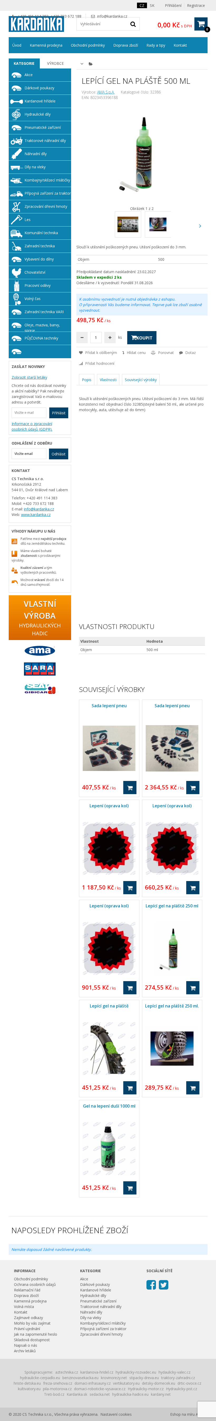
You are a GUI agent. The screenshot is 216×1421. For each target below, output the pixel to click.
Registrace (196, 5)
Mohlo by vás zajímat (32, 1323)
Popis (86, 379)
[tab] (24, 63)
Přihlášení (173, 5)
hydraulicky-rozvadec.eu (136, 1372)
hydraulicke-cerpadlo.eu (40, 1377)
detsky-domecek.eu (158, 1383)
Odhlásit (59, 453)
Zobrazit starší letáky (29, 377)
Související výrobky (141, 379)
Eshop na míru (182, 1414)
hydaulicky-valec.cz (174, 1372)
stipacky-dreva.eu (144, 1377)
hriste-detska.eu (27, 1383)
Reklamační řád (27, 1289)
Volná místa (24, 1306)
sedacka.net (100, 1394)
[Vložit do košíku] (129, 787)
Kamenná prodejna (46, 45)
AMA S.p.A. (106, 92)
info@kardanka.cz (112, 16)
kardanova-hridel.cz (96, 1372)
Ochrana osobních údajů (35, 1284)
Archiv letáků (25, 1350)
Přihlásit (59, 412)
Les (27, 219)
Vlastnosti (108, 379)
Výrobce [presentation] (55, 63)
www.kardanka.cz (36, 514)
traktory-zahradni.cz (178, 1377)
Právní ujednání (27, 1328)
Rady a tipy (155, 45)
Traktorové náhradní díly (45, 140)
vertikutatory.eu (126, 1383)
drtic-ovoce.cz (189, 1383)
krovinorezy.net (114, 1377)
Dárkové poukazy (39, 87)
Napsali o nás (25, 1345)
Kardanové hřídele (40, 101)
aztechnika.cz (66, 1372)
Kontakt (180, 45)
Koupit (144, 338)
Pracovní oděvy (37, 285)
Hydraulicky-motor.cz (146, 1388)
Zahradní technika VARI (44, 311)
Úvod (16, 45)
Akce (28, 74)
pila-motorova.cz (57, 1388)
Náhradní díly (35, 153)
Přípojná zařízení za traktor (47, 193)
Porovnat (165, 352)
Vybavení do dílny (39, 259)
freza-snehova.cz (57, 1383)
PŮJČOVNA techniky (41, 338)
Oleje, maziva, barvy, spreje (42, 327)
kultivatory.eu (29, 1388)
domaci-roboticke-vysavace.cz (99, 1388)
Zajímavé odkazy (28, 1317)
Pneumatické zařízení (42, 127)
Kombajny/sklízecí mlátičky (47, 180)
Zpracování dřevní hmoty (45, 206)
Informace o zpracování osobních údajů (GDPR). (32, 426)
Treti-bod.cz (54, 1394)
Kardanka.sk (77, 1394)
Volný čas (32, 298)
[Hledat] (133, 23)
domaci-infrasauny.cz (93, 1383)
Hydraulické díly (37, 114)
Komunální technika (41, 232)
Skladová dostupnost (32, 1339)
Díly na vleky (35, 166)
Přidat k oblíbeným (100, 352)
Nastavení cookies (116, 1414)
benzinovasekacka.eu (80, 1377)
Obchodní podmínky (88, 45)
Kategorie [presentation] (24, 63)
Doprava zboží (125, 45)
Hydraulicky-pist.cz (181, 1388)
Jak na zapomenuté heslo (35, 1334)
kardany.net (161, 1394)
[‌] (200, 225)
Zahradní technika (39, 245)
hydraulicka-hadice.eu (130, 1394)
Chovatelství (34, 272)
